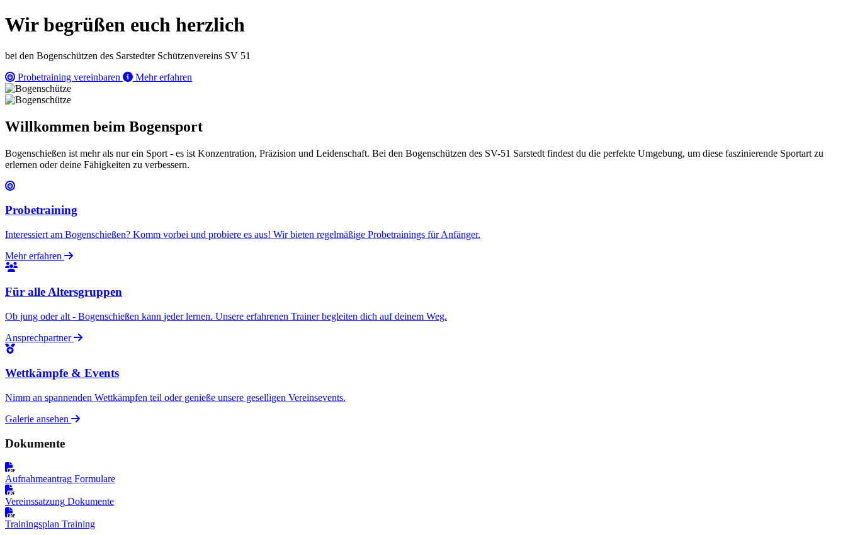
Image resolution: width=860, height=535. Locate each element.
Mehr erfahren (162, 77)
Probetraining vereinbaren (69, 77)
